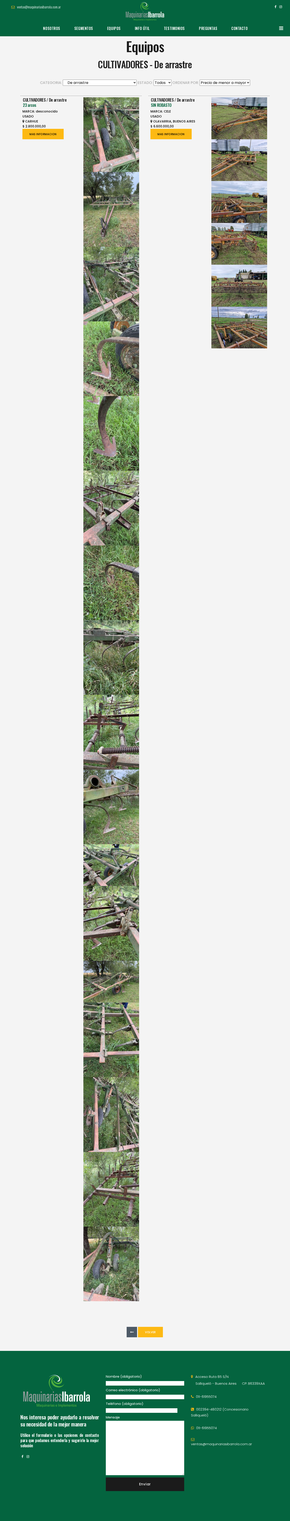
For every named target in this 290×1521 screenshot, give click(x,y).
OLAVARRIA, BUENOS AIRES (174, 121)
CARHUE (31, 121)
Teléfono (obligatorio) (124, 1403)
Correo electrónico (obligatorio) (133, 1390)
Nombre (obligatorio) (124, 1376)
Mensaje (113, 1417)
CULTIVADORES (34, 100)
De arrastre (58, 100)
